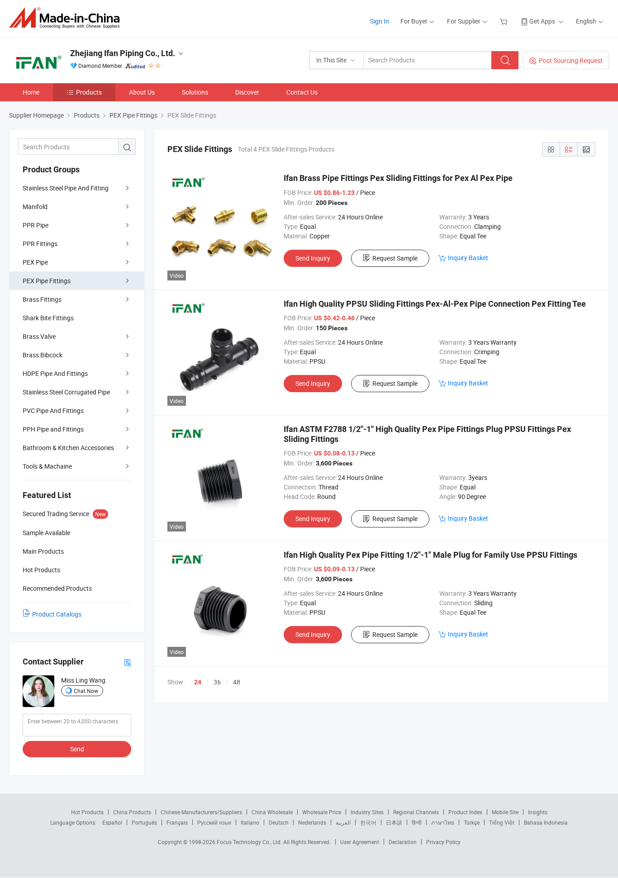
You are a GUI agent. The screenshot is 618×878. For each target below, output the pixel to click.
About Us (142, 92)
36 (217, 682)
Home (31, 92)
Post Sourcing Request (571, 60)
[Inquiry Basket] (504, 21)
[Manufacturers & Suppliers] (67, 17)
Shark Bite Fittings (48, 317)
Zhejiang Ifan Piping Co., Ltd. (122, 53)
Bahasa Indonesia (546, 822)
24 (197, 682)
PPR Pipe (35, 225)
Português (144, 822)
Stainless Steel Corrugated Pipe (66, 392)
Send (77, 749)
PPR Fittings (40, 243)
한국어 (368, 822)
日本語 (394, 822)
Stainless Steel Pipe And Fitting (66, 188)
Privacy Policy (443, 841)
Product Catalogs (56, 614)
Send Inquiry (312, 258)
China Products (132, 812)
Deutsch (279, 822)
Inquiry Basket (468, 257)
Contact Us (302, 92)
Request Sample (395, 258)
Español (112, 822)
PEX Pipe (35, 262)
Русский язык (214, 822)
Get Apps (542, 21)
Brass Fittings (42, 299)
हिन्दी (417, 822)
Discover (247, 92)
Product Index (465, 812)
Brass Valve (39, 336)
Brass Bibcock (42, 355)
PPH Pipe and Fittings (53, 429)
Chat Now (86, 690)
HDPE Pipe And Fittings (55, 373)
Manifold (35, 206)
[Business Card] (127, 662)
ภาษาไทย (442, 822)
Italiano (250, 822)
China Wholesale (272, 812)
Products (89, 92)
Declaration (403, 841)
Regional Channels (416, 812)
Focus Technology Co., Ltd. (250, 841)
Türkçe (472, 822)
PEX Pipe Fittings (47, 280)
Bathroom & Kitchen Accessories (68, 447)
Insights (537, 812)
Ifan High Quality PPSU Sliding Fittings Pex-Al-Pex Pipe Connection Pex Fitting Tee (435, 303)
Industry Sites (367, 812)
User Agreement (359, 841)
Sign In (379, 21)
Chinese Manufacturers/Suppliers (201, 812)
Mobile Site (505, 812)
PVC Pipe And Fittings (53, 410)
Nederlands (312, 822)
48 (236, 682)
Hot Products (87, 812)
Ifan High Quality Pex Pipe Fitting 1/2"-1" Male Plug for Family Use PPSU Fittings (430, 555)
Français (177, 822)
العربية (343, 822)
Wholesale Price (321, 812)
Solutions (195, 92)
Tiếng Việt (501, 822)
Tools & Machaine (47, 466)
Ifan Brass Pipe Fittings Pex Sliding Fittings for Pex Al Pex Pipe (398, 178)
